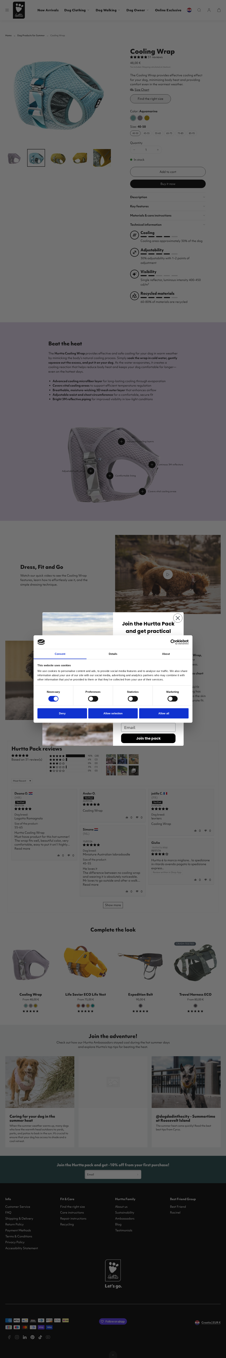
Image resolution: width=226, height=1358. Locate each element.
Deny (62, 713)
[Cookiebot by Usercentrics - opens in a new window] (173, 642)
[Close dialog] (177, 618)
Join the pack (148, 738)
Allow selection (113, 713)
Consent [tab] (60, 653)
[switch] (93, 699)
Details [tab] (113, 653)
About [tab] (166, 653)
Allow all (163, 713)
